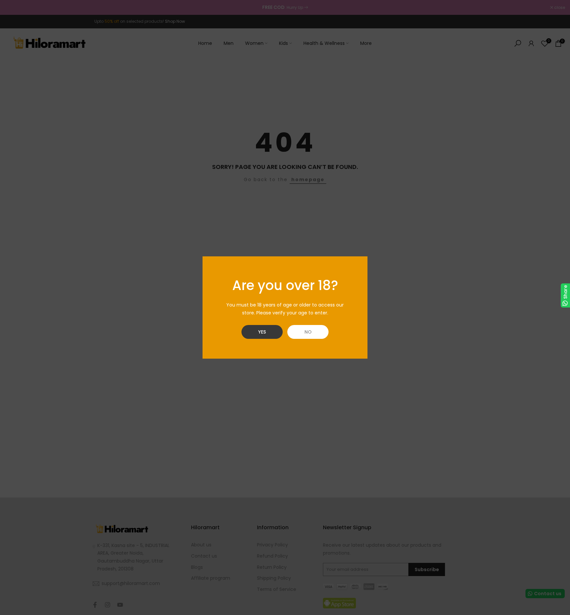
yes (262, 332)
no (308, 332)
